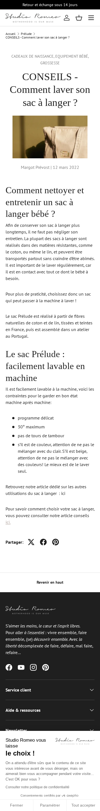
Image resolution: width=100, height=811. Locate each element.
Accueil (11, 33)
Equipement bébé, (72, 56)
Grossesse (50, 62)
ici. (8, 522)
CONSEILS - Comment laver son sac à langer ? (37, 37)
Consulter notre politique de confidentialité (37, 787)
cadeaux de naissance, (33, 56)
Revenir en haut (50, 582)
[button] (79, 18)
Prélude (26, 33)
